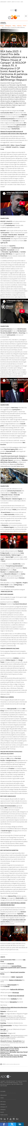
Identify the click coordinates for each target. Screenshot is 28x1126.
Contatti (9, 2)
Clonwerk (3, 1016)
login (21, 2)
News (14, 26)
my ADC (18, 2)
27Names (6, 986)
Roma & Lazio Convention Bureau (12, 973)
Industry (19, 26)
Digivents (3, 1011)
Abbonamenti (3, 2)
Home (2, 26)
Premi (24, 26)
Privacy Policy (3, 1121)
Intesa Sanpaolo (11, 985)
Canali (2, 1098)
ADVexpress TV (3, 1107)
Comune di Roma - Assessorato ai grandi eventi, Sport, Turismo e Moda (13, 967)
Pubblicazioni (4, 1115)
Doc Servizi (22, 1047)
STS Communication (6, 1025)
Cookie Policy (10, 1121)
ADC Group (2, 1101)
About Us (14, 2)
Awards (2, 1112)
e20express (8, 26)
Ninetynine (10, 964)
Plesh (1, 1014)
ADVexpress (3, 1104)
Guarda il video (4, 218)
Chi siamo (2, 1091)
